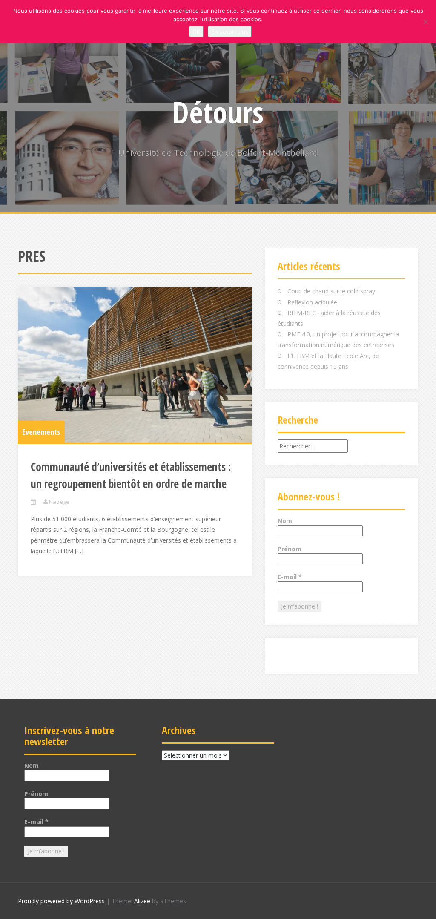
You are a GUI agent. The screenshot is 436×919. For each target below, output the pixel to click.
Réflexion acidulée (312, 302)
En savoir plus (229, 31)
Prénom (289, 549)
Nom (285, 521)
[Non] (425, 21)
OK (196, 31)
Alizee (142, 901)
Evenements (41, 432)
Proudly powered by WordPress (61, 901)
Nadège (59, 501)
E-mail (290, 577)
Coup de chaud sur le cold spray (331, 291)
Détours (218, 112)
